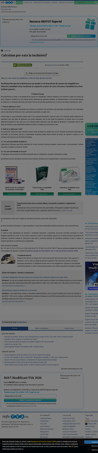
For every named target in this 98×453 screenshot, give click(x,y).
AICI (73, 446)
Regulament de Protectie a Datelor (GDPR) (43, 441)
